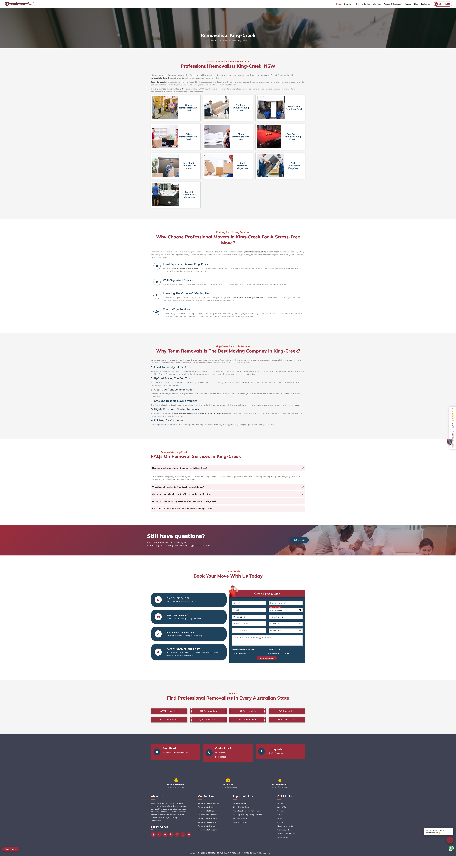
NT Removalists (208, 711)
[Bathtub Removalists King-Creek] (165, 194)
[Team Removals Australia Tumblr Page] (184, 834)
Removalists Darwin (207, 822)
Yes (269, 649)
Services (347, 4)
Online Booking (240, 822)
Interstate (377, 4)
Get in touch (299, 540)
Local (284, 653)
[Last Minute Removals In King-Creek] (165, 165)
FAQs (279, 815)
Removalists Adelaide (207, 815)
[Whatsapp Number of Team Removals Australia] (451, 848)
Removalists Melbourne (208, 803)
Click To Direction (275, 753)
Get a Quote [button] (10, 849)
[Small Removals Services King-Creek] (218, 165)
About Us (281, 807)
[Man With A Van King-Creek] (271, 107)
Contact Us (425, 4)
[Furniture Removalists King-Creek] (216, 107)
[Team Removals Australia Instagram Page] (160, 834)
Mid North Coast (229, 41)
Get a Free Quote (267, 594)
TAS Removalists (247, 719)
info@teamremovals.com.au (175, 752)
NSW (219, 41)
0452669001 (220, 757)
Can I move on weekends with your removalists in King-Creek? (182, 508)
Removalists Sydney (207, 826)
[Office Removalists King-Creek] (165, 136)
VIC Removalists (286, 711)
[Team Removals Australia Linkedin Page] (172, 834)
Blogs (279, 818)
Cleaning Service (363, 4)
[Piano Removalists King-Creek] (217, 136)
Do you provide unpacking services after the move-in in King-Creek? (184, 501)
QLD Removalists (208, 719)
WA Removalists (287, 719)
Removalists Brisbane (207, 818)
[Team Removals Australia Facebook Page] (154, 834)
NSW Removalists (169, 719)
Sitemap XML (283, 830)
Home (338, 4)
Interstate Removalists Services (247, 811)
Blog (416, 4)
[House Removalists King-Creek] (165, 107)
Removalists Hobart (206, 811)
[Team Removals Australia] (19, 4)
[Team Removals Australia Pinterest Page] (178, 834)
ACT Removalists (169, 711)
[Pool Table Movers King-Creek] (269, 136)
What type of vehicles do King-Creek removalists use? (178, 487)
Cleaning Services (241, 807)
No (276, 649)
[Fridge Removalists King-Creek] (270, 165)
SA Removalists (247, 711)
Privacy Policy (283, 837)
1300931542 (220, 752)
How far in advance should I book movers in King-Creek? (179, 468)
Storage (407, 4)
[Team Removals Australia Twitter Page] (166, 834)
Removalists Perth (206, 807)
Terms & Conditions (285, 833)
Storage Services (240, 818)
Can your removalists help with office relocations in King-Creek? (183, 494)
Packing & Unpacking (392, 4)
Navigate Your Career (286, 826)
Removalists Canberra (207, 830)
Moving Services (240, 803)
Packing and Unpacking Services (247, 815)
